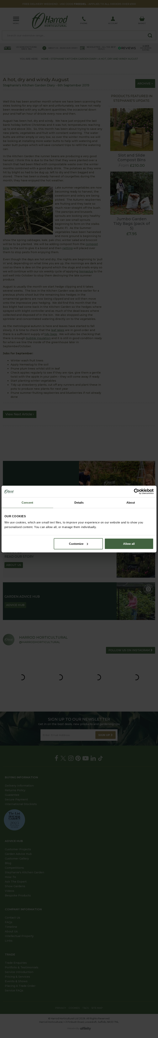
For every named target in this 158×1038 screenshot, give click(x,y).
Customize (76, 543)
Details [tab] (79, 502)
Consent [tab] (27, 502)
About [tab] (130, 502)
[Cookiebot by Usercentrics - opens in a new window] (137, 491)
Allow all (129, 543)
